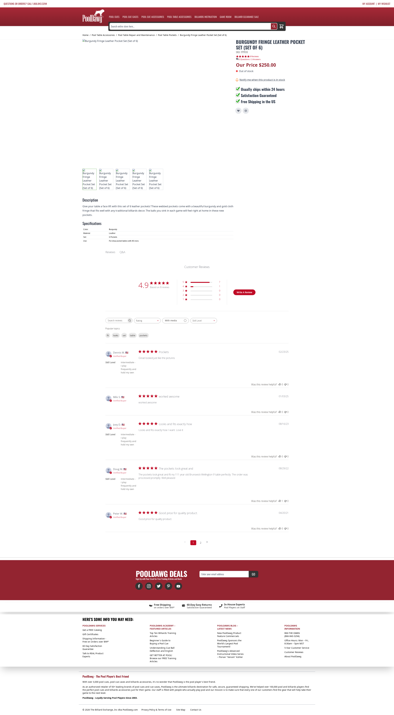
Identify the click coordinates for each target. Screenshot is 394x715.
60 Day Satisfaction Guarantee (92, 647)
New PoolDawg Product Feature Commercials (229, 635)
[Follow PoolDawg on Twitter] (158, 586)
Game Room (225, 17)
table (132, 335)
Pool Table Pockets (167, 35)
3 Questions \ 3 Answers (250, 59)
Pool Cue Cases (130, 17)
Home (85, 35)
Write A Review (244, 292)
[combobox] (147, 320)
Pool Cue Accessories (152, 17)
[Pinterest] (168, 586)
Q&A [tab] (122, 252)
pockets (143, 335)
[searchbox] (116, 320)
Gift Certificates (90, 634)
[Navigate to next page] (208, 542)
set (124, 335)
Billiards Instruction (206, 17)
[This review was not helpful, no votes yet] (285, 384)
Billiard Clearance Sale (247, 17)
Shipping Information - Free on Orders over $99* (95, 640)
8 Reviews (254, 56)
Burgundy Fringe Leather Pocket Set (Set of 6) (203, 35)
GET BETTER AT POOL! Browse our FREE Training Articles (163, 658)
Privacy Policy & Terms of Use (156, 709)
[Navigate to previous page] (186, 542)
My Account (368, 4)
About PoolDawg (292, 656)
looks (115, 335)
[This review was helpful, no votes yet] (280, 384)
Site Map (180, 709)
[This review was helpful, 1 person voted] (280, 501)
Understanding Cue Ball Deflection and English (162, 649)
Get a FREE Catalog (92, 629)
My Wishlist (384, 4)
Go (253, 574)
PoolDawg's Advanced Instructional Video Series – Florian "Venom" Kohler (230, 653)
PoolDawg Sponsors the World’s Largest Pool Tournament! (229, 643)
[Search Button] (274, 26)
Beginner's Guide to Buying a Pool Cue (160, 642)
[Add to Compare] (246, 111)
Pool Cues (114, 17)
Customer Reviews (293, 652)
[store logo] (93, 16)
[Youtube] (178, 586)
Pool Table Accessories (179, 17)
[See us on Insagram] (149, 586)
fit (108, 335)
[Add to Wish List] (238, 111)
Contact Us (195, 709)
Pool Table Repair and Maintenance (136, 35)
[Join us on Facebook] (139, 586)
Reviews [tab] (110, 252)
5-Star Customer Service (296, 647)
